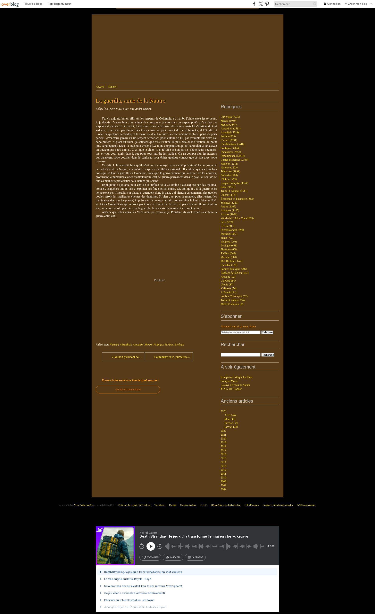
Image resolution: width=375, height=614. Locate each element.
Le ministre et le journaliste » (172, 357)
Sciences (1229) (229, 202)
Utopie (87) (227, 284)
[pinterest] (267, 4)
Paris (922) (227, 222)
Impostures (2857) (231, 152)
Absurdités (125, 344)
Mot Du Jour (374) (231, 261)
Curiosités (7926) (230, 117)
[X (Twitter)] (260, 4)
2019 (223, 442)
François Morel (229, 381)
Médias (169, 344)
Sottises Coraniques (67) (234, 296)
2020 (223, 438)
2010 (223, 477)
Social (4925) (228, 136)
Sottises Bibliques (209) (234, 269)
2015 (223, 458)
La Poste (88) (228, 280)
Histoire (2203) (229, 167)
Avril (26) (230, 415)
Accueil (100, 86)
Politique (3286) (230, 148)
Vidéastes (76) (229, 288)
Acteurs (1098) (229, 214)
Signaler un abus (188, 504)
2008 (223, 485)
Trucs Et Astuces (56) (233, 300)
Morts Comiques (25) (232, 304)
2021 (223, 434)
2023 (223, 411)
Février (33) (231, 423)
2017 (223, 450)
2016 (223, 454)
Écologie (179, 344)
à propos (198, 557)
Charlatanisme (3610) (233, 144)
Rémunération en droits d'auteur (226, 504)
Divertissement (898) (232, 230)
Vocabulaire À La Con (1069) (237, 218)
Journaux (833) (229, 234)
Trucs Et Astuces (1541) (234, 191)
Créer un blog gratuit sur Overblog (134, 504)
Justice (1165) (228, 206)
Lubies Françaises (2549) (234, 159)
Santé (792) (227, 237)
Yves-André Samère (83, 504)
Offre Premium (252, 504)
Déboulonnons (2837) (233, 156)
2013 (223, 466)
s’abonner (152, 557)
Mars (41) (230, 419)
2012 (223, 469)
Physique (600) (229, 249)
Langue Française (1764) (234, 183)
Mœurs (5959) (229, 120)
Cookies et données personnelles (278, 504)
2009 (223, 481)
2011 (223, 473)
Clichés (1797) (229, 179)
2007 (223, 489)
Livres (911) (228, 226)
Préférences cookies (306, 504)
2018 (223, 446)
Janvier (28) (231, 427)
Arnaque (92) (228, 276)
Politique (158, 344)
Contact (112, 86)
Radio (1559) (228, 187)
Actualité (138, 344)
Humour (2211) (229, 163)
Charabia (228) (229, 265)
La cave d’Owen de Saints (235, 385)
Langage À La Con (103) (235, 273)
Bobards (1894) (229, 175)
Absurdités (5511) (231, 128)
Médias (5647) (229, 124)
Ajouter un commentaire (128, 389)
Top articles (159, 504)
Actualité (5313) (230, 132)
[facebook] (254, 4)
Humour (114, 344)
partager (175, 557)
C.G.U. (203, 504)
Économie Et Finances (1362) (237, 198)
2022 (223, 430)
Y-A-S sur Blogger (231, 389)
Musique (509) (229, 257)
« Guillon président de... (126, 357)
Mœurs (148, 344)
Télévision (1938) (230, 171)
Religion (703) (229, 241)
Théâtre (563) (228, 253)
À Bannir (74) (228, 292)
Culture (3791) (229, 140)
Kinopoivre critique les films (236, 377)
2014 (223, 462)
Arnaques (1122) (230, 210)
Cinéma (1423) (229, 195)
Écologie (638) (229, 245)
